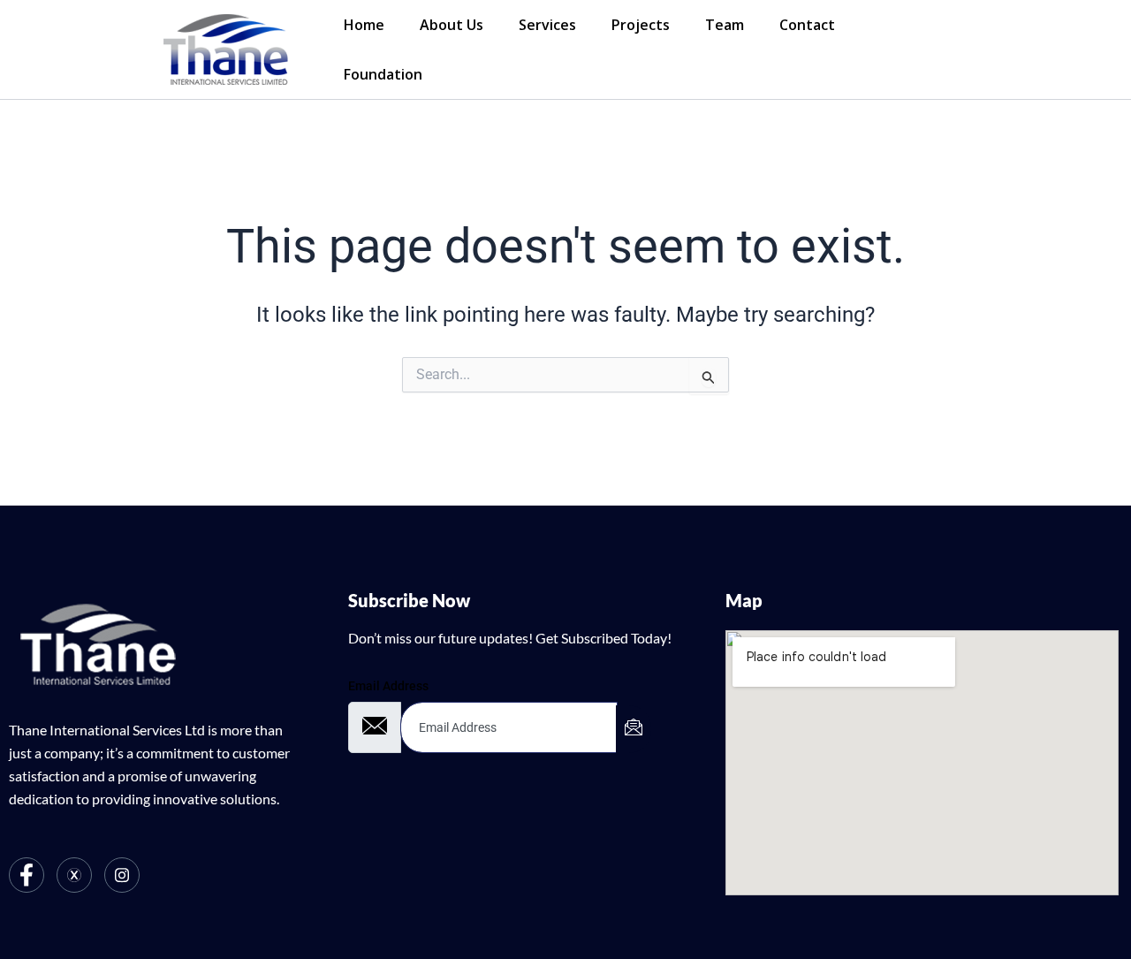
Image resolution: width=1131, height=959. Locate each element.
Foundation (383, 74)
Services (547, 24)
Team (724, 24)
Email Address (388, 686)
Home (364, 24)
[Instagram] (122, 875)
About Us (451, 24)
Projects (640, 24)
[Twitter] (74, 875)
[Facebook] (26, 875)
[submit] (633, 729)
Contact (807, 24)
